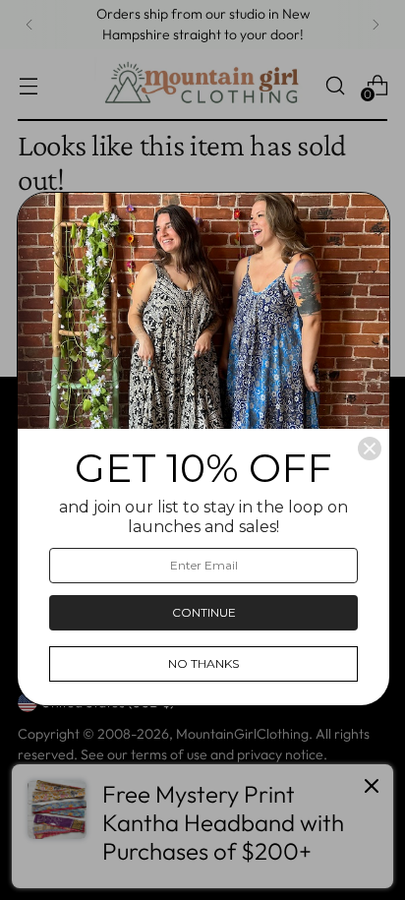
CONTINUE (204, 612)
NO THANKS (203, 663)
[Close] (369, 448)
